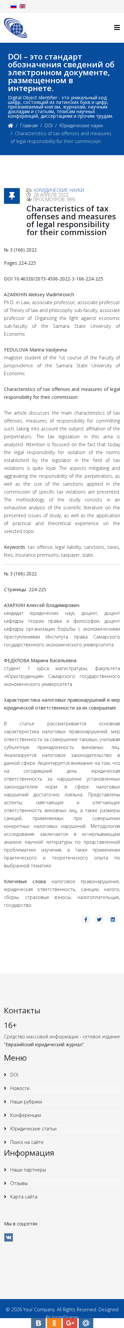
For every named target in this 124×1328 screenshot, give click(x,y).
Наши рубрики (25, 1102)
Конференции (25, 1115)
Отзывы (18, 1183)
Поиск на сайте (26, 1142)
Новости (19, 1088)
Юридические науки (81, 125)
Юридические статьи (33, 1128)
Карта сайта (23, 1197)
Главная (29, 125)
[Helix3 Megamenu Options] (117, 27)
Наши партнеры (27, 1170)
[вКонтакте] (8, 1237)
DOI (49, 125)
